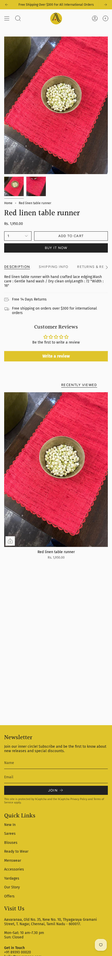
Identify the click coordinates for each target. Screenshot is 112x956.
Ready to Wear (16, 851)
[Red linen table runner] (56, 469)
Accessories (14, 869)
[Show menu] (7, 18)
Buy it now (56, 248)
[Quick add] (10, 541)
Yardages (11, 878)
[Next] (105, 4)
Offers (9, 896)
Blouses (10, 842)
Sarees (10, 833)
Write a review (56, 356)
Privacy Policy (78, 799)
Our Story (12, 887)
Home (8, 203)
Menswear (12, 860)
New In (10, 825)
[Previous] (6, 4)
